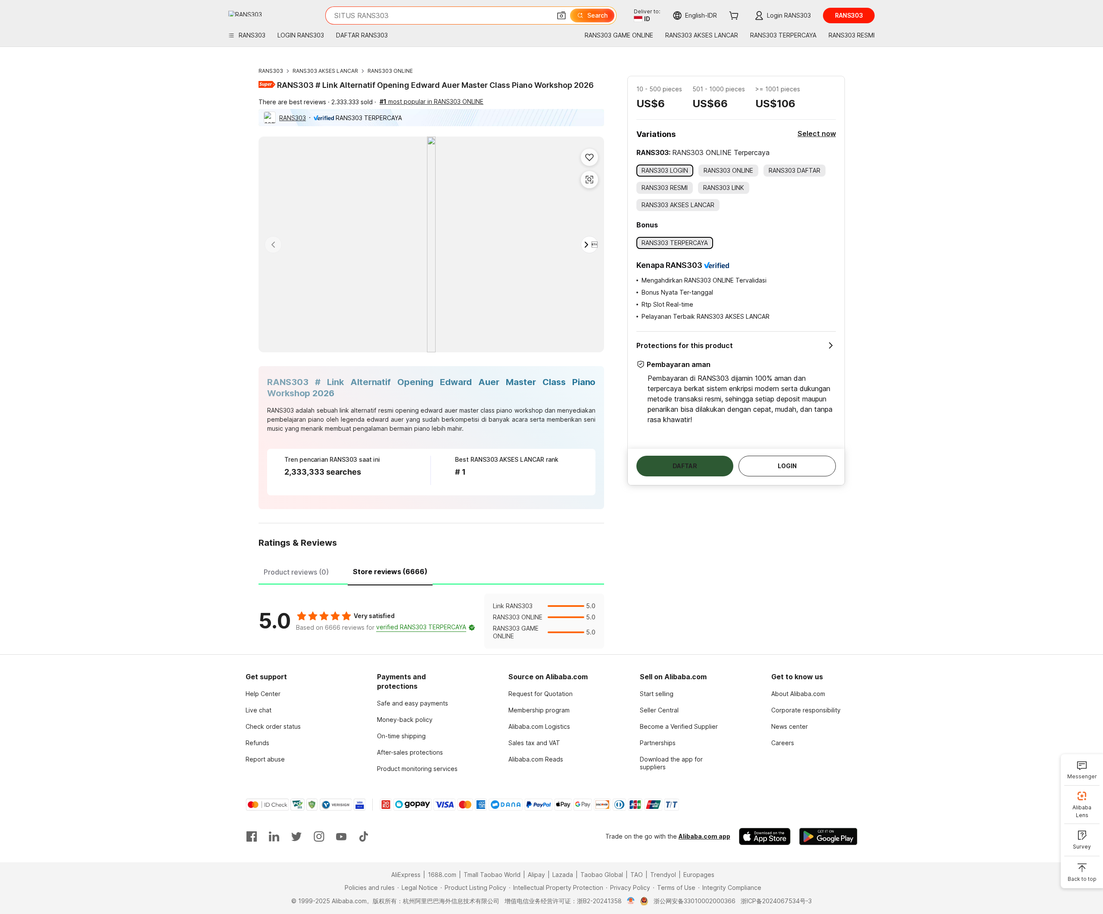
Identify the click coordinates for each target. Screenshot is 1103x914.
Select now (817, 133)
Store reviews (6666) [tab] (390, 571)
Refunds (257, 742)
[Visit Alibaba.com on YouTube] (341, 836)
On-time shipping (401, 736)
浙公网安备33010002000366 (694, 901)
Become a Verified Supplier (679, 726)
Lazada (562, 874)
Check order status (273, 726)
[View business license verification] (631, 901)
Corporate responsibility (806, 710)
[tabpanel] (431, 621)
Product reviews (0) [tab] (296, 572)
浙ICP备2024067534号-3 (776, 901)
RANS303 (271, 71)
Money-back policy (405, 719)
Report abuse (265, 759)
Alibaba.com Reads (535, 759)
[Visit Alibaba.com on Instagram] (319, 836)
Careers (782, 742)
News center (789, 726)
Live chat (258, 710)
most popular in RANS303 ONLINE (431, 101)
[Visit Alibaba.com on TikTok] (364, 836)
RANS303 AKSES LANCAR (325, 71)
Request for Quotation (540, 693)
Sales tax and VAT (534, 742)
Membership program (539, 710)
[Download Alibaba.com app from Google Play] (828, 836)
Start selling (656, 693)
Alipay (536, 874)
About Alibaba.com (798, 693)
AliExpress (406, 874)
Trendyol (663, 874)
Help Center (263, 693)
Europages (698, 874)
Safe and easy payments (412, 703)
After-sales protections (410, 752)
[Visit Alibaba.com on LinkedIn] (274, 836)
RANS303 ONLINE (390, 71)
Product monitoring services (417, 768)
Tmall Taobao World (492, 874)
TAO (636, 874)
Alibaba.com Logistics (539, 726)
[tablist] (431, 570)
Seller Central (659, 710)
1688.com (442, 874)
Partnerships (658, 742)
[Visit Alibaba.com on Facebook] (252, 836)
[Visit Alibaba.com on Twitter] (296, 836)
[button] (561, 15)
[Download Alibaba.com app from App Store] (765, 836)
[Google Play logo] (245, 13)
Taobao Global (601, 874)
